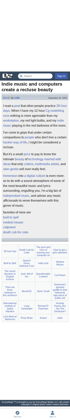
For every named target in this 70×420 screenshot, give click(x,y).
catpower (9, 227)
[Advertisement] (35, 36)
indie (60, 318)
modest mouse (13, 222)
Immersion (10, 175)
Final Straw (27, 318)
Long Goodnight (26, 307)
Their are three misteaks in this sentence (10, 291)
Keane (43, 318)
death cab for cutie (15, 232)
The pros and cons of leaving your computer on (43, 251)
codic (17, 97)
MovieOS (27, 291)
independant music (16, 195)
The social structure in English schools (10, 275)
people (29, 137)
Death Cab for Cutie (26, 251)
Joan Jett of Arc (27, 275)
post (17, 105)
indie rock (43, 263)
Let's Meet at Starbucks (10, 318)
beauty (19, 159)
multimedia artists (47, 164)
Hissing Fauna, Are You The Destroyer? (60, 307)
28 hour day (10, 251)
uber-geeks (11, 169)
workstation (11, 120)
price (27, 154)
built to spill (11, 217)
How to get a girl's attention (60, 251)
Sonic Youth (43, 291)
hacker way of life (15, 142)
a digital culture (34, 175)
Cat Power (60, 275)
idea (6, 97)
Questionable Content (43, 275)
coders (28, 164)
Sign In (61, 76)
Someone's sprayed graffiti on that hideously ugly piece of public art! (60, 291)
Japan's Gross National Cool (26, 263)
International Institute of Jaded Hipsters (10, 307)
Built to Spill (10, 263)
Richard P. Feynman (43, 307)
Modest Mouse (60, 263)
